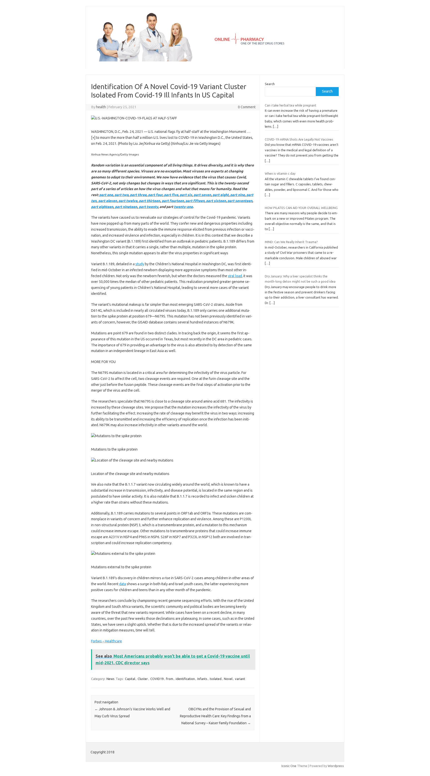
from (169, 678)
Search (270, 84)
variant (240, 678)
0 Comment (247, 107)
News (110, 678)
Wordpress (336, 766)
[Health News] (215, 60)
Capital (130, 678)
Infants (202, 678)
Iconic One (288, 766)
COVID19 (156, 678)
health (101, 107)
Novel (228, 678)
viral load (235, 276)
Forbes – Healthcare (106, 641)
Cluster (143, 678)
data (122, 584)
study (139, 264)
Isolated (215, 678)
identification (185, 678)
